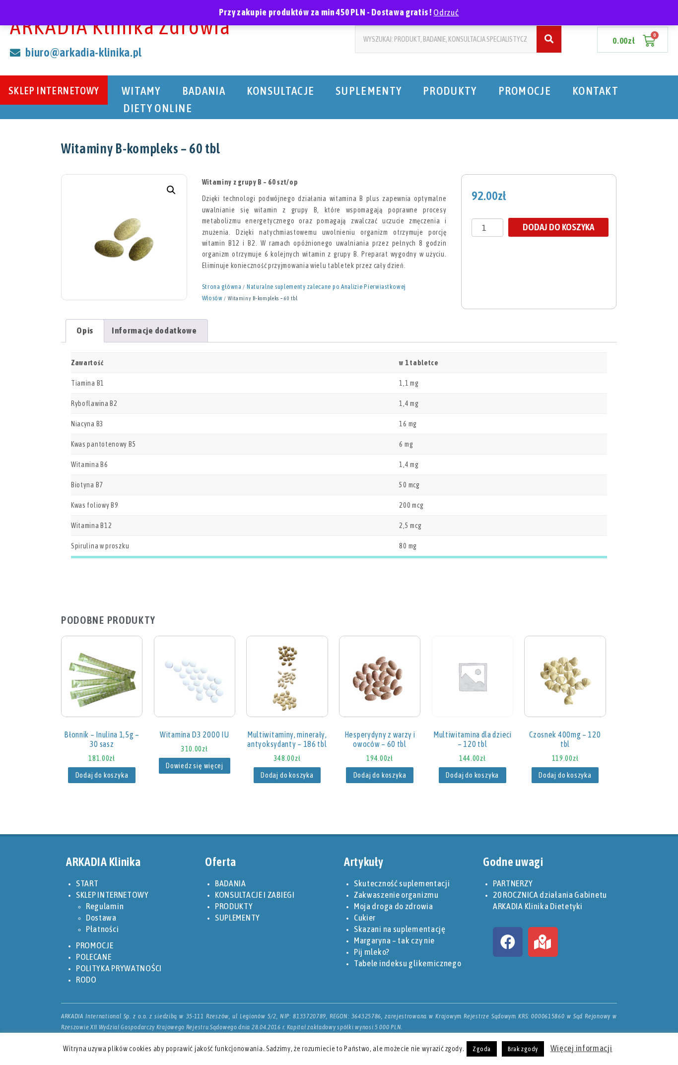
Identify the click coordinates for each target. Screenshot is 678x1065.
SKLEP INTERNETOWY (53, 90)
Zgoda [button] (482, 1049)
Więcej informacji (581, 1048)
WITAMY (141, 90)
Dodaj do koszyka (558, 226)
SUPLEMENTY (369, 90)
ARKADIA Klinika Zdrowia (120, 26)
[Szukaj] (549, 39)
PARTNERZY (513, 883)
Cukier (365, 918)
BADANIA (203, 90)
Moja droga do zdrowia (393, 906)
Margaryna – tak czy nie (394, 940)
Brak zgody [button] (523, 1049)
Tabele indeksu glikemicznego (408, 963)
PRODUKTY (449, 90)
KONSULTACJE (280, 90)
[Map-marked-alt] (543, 942)
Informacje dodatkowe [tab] (154, 330)
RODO (86, 980)
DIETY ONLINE (157, 108)
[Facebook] (508, 942)
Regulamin (105, 906)
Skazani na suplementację (400, 929)
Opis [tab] (84, 330)
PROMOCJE (524, 90)
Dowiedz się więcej (194, 766)
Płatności (102, 929)
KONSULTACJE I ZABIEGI (255, 895)
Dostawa (101, 918)
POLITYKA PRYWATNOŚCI (119, 968)
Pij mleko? (372, 952)
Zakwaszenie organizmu (396, 895)
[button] (171, 190)
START (87, 883)
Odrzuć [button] (446, 12)
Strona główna (222, 286)
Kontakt (595, 90)
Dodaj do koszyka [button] (102, 775)
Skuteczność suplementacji (402, 883)
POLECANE (94, 957)
